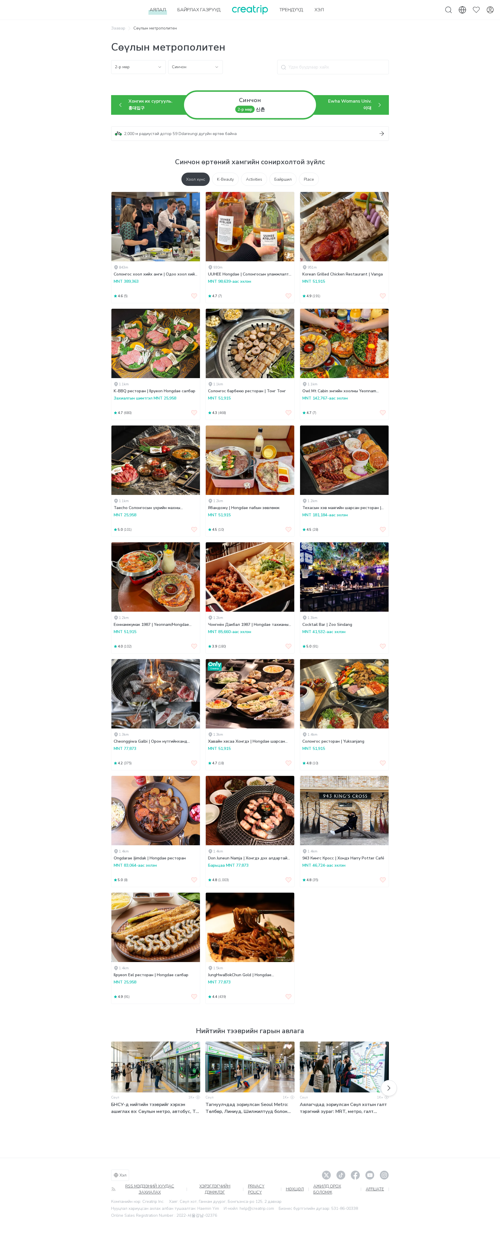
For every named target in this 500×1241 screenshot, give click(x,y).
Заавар (118, 28)
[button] (250, 133)
